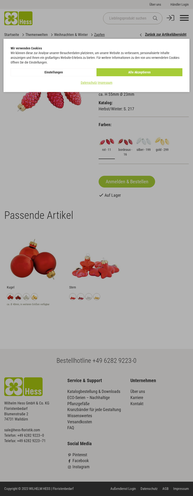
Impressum (105, 82)
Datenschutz (89, 82)
